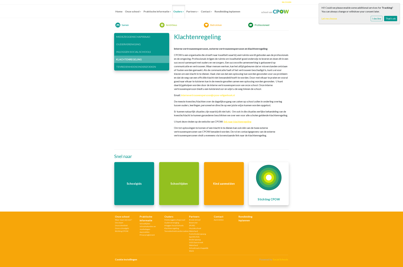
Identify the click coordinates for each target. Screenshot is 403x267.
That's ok (391, 18)
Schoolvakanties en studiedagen (148, 227)
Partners (191, 11)
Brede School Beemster (194, 221)
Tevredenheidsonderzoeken (136, 66)
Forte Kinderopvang (197, 234)
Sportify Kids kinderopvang (195, 238)
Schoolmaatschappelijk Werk (198, 249)
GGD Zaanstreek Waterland (196, 243)
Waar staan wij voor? (123, 220)
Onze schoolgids (122, 228)
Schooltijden (145, 223)
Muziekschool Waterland (195, 229)
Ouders (178, 11)
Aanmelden (145, 232)
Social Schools (280, 259)
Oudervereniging (128, 44)
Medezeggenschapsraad (133, 36)
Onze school (132, 11)
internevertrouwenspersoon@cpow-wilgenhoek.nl (208, 95)
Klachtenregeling (129, 59)
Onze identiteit (121, 225)
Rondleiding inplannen (227, 11)
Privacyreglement (147, 235)
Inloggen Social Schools (133, 51)
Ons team (119, 222)
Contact (206, 11)
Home (118, 11)
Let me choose (329, 18)
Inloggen (286, 2)
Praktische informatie (157, 11)
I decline (376, 18)
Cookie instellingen (126, 259)
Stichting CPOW (121, 231)
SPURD (192, 225)
